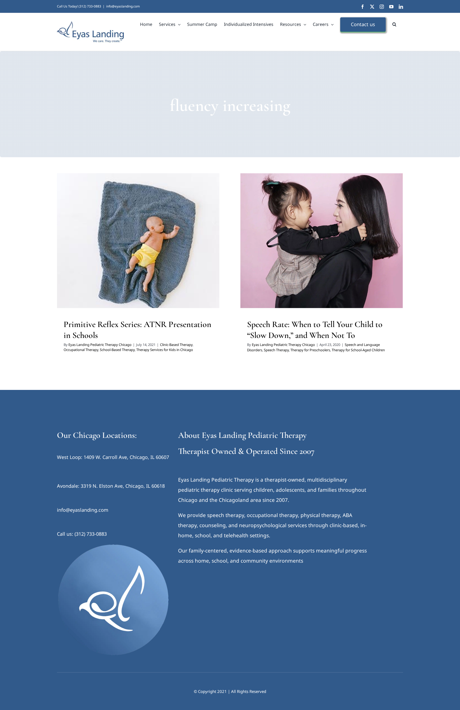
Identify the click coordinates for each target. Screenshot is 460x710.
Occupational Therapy (120, 249)
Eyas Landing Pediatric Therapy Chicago (100, 344)
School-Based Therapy (156, 249)
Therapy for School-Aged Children (358, 350)
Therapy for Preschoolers (351, 249)
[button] (394, 24)
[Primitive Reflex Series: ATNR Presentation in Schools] (138, 240)
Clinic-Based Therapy (85, 249)
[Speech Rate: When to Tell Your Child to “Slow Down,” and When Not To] (321, 240)
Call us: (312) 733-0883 (82, 534)
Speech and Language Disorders (277, 249)
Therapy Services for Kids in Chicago (164, 349)
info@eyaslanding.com (123, 6)
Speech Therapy (317, 249)
